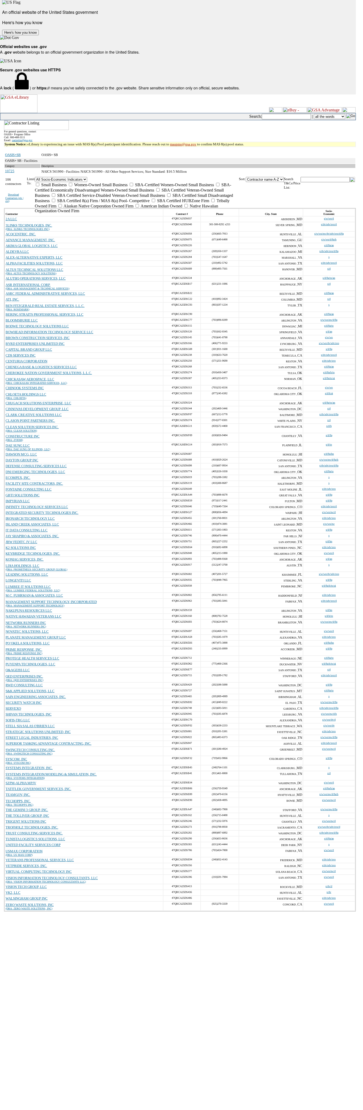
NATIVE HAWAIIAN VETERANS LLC (33, 616)
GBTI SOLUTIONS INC (23, 495)
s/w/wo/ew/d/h (329, 713)
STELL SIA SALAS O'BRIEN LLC (30, 726)
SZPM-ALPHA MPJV (21, 783)
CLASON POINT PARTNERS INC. (30, 421)
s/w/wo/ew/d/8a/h (328, 459)
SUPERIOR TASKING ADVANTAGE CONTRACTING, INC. (48, 743)
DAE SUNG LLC (18, 446)
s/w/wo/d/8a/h (328, 239)
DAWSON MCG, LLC (21, 454)
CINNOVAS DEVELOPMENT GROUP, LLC (37, 409)
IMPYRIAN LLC (18, 501)
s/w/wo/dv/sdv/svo (329, 343)
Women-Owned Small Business (100, 185)
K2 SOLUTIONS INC (21, 548)
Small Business (53, 185)
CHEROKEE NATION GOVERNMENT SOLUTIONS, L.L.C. (49, 373)
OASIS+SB (13, 155)
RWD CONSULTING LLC (24, 685)
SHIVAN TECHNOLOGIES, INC (29, 714)
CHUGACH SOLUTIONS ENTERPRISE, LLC (38, 403)
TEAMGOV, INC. (18, 795)
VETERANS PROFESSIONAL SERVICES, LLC (40, 860)
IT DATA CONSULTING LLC (27, 530)
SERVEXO (13, 708)
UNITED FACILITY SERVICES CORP (33, 845)
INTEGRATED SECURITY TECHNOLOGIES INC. (42, 513)
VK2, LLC (13, 893)
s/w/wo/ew (329, 523)
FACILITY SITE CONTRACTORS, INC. (34, 483)
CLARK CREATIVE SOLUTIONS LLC (34, 415)
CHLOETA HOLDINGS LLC (26, 394)
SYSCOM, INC (16, 759)
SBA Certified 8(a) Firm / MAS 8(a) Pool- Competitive (103, 200)
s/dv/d (329, 886)
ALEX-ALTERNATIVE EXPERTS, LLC (34, 257)
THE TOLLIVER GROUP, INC (27, 816)
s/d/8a (329, 349)
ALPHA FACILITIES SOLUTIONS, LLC (34, 263)
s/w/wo (329, 337)
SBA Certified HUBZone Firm (182, 200)
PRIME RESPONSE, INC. (24, 650)
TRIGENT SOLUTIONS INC (26, 821)
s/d (329, 268)
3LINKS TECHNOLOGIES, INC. (29, 225)
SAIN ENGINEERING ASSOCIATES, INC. (36, 697)
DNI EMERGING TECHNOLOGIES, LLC (35, 472)
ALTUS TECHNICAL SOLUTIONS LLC (34, 270)
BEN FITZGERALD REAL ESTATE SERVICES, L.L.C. (45, 306)
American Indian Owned (161, 206)
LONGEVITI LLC (18, 580)
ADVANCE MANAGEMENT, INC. (30, 240)
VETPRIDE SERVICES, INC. (26, 866)
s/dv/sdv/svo (329, 360)
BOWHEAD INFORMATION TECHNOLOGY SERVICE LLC (49, 332)
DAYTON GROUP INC (22, 460)
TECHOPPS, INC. (18, 801)
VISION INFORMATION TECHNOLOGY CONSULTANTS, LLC (52, 878)
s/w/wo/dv (329, 725)
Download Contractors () (14, 197)
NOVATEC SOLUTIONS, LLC (27, 632)
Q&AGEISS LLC (18, 670)
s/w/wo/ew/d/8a (328, 319)
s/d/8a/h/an (329, 788)
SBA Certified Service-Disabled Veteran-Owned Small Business (110, 195)
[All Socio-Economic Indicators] (137, 179)
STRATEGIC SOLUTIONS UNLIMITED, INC (38, 732)
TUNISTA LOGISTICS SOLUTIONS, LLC (35, 839)
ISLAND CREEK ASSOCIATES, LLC (32, 524)
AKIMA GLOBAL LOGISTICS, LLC (32, 246)
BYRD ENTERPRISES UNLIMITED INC (35, 344)
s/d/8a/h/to (329, 372)
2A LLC (11, 219)
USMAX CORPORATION (24, 851)
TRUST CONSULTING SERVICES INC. (34, 833)
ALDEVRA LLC (17, 252)
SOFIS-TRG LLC (18, 720)
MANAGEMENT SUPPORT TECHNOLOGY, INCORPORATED (51, 602)
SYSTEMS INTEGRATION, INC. (29, 768)
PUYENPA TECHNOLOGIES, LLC (30, 664)
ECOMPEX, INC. (18, 478)
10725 (9, 171)
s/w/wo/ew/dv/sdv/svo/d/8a (329, 233)
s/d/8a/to (329, 325)
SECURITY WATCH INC (24, 703)
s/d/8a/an (329, 245)
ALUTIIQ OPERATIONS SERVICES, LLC (36, 278)
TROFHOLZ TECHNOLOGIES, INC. (32, 827)
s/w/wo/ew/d (329, 512)
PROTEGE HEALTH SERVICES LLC (32, 658)
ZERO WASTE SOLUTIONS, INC (30, 905)
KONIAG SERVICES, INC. (25, 559)
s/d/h (329, 425)
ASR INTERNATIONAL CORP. (28, 285)
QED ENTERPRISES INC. (24, 676)
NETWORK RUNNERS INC (26, 623)
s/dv (329, 892)
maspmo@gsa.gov (183, 144)
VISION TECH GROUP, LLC (26, 887)
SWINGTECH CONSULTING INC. (30, 750)
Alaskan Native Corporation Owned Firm (98, 206)
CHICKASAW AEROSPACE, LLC (30, 379)
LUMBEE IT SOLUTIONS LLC (28, 587)
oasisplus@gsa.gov (22, 140)
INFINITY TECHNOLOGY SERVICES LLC (37, 507)
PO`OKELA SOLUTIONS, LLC (28, 643)
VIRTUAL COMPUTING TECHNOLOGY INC (39, 872)
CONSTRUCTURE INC (23, 436)
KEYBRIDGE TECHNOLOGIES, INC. (33, 554)
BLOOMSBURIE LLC (22, 320)
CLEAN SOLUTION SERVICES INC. (32, 427)
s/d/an (329, 331)
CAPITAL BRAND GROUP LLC (29, 350)
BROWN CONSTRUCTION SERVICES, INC (38, 338)
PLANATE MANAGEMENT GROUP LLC (36, 637)
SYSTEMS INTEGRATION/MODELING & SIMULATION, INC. (51, 774)
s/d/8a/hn (329, 453)
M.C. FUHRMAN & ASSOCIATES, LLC (34, 595)
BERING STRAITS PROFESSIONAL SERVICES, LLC (44, 314)
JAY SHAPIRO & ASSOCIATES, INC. (32, 536)
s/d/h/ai (329, 393)
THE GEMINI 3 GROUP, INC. (27, 810)
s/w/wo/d (329, 218)
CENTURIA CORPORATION (26, 361)
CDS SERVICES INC (21, 355)
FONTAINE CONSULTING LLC (29, 489)
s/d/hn (329, 541)
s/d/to (329, 444)
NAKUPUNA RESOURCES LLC (29, 611)
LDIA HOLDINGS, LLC (22, 566)
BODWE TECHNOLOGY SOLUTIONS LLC (37, 326)
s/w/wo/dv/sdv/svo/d (329, 826)
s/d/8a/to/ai (329, 378)
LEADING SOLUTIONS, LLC (27, 574)
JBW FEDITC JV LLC (21, 542)
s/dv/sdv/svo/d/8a (328, 251)
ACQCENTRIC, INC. (21, 234)
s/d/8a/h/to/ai (329, 585)
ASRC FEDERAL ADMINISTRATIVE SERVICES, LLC (45, 294)
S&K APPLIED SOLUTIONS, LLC (30, 691)
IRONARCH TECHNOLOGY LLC (30, 519)
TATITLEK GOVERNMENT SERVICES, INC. (38, 789)
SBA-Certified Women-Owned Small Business (174, 185)
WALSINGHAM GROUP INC (27, 898)
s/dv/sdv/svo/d (329, 224)
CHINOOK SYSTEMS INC (25, 388)
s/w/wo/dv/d (329, 719)
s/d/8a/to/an (329, 277)
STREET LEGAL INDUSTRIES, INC (32, 738)
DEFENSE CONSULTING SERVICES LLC (36, 466)
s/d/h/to (329, 615)
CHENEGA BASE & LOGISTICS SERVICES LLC (41, 367)
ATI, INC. (12, 299)
